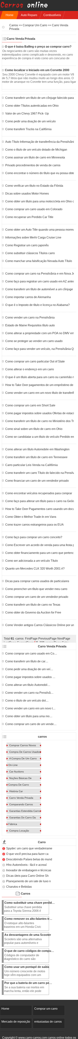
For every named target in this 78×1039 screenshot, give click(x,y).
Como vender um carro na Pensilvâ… (29, 692)
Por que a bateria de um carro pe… (28, 982)
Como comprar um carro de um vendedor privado (36, 596)
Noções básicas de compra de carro (20, 781)
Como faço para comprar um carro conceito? (33, 537)
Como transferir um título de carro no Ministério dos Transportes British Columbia (39, 421)
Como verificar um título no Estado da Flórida (34, 185)
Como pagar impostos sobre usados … (30, 677)
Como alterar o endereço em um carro (29, 369)
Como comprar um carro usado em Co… (31, 653)
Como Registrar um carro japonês (27, 245)
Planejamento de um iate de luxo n (28, 881)
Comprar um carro (35, 25)
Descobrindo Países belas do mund (29, 859)
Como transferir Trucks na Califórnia (28, 129)
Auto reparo (29, 15)
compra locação (19, 830)
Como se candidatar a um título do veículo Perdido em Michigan (39, 436)
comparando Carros (21, 804)
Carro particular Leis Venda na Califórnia (31, 465)
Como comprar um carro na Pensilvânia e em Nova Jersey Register (39, 273)
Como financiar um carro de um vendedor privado (37, 480)
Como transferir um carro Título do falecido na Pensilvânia (39, 472)
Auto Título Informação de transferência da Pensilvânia (39, 141)
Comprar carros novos (22, 745)
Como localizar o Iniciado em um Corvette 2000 (37, 70)
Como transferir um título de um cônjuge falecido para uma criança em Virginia (39, 97)
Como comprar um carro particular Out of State (35, 361)
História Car (16, 791)
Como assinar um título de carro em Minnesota (35, 157)
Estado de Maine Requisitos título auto (30, 325)
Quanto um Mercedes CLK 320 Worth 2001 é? (35, 568)
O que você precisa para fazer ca (27, 853)
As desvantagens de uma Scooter (28, 934)
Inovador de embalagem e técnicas (28, 870)
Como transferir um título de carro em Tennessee (36, 457)
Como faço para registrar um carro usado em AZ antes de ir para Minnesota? (39, 281)
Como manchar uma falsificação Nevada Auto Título (38, 261)
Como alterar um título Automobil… (27, 684)
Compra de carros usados (24, 751)
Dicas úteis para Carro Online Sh (27, 875)
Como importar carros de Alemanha (28, 297)
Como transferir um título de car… (26, 661)
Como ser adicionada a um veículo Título (31, 560)
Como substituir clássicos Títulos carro (30, 253)
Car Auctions (16, 771)
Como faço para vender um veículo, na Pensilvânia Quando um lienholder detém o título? (39, 348)
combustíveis (52, 15)
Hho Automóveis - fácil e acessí (26, 864)
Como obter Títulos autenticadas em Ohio (32, 105)
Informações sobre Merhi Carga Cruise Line (33, 237)
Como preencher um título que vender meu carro (36, 589)
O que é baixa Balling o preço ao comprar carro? (38, 46)
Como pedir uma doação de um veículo (30, 121)
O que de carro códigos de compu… (29, 950)
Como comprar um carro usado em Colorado (33, 209)
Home (9, 15)
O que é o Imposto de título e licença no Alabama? (37, 304)
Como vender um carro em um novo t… (30, 708)
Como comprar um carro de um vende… (31, 724)
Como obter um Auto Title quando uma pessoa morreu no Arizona (39, 229)
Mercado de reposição (15, 1021)
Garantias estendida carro (24, 810)
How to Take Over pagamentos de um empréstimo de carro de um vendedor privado (39, 385)
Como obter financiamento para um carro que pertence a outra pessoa (39, 552)
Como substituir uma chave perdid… (29, 902)
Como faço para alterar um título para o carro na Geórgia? (39, 501)
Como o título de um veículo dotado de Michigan (36, 149)
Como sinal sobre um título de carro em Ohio (33, 428)
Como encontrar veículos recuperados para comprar (38, 493)
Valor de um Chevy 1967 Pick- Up (27, 113)
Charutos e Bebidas (19, 886)
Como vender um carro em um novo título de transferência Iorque (39, 392)
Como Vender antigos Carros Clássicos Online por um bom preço (39, 625)
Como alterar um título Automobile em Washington (37, 449)
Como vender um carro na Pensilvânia (30, 317)
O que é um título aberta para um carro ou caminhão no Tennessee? (39, 377)
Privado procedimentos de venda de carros (32, 165)
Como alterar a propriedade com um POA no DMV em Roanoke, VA (39, 333)
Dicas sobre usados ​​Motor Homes (27, 193)
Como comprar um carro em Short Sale (30, 405)
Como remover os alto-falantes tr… (28, 918)
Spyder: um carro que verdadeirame (29, 848)
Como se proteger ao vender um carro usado (34, 341)
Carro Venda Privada (21, 797)
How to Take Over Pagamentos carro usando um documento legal (39, 508)
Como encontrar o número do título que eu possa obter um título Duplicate (39, 173)
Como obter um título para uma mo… (28, 716)
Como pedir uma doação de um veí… (29, 669)
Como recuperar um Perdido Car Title (29, 217)
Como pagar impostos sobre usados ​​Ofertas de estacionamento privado (39, 413)
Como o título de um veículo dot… (27, 700)
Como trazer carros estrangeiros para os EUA (34, 524)
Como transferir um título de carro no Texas (32, 604)
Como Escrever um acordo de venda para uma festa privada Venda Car (39, 545)
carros (13, 25)
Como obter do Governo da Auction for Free (33, 612)
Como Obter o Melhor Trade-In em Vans (30, 516)
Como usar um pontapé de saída (27, 966)
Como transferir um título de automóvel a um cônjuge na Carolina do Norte (39, 289)
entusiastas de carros (48, 1021)
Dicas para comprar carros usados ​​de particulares (37, 581)
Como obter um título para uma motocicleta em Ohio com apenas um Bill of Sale (39, 201)
